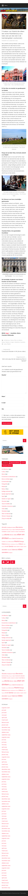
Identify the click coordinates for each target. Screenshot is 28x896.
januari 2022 (5, 826)
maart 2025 (5, 749)
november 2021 (6, 831)
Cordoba (16, 531)
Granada (18, 538)
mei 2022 (4, 816)
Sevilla (6, 546)
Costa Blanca (22, 531)
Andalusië (9, 527)
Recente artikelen (15, 462)
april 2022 (4, 818)
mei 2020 (4, 875)
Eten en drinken (18, 340)
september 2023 (6, 776)
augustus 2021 (5, 838)
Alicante (4, 527)
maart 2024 (5, 764)
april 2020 (4, 877)
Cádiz (3, 534)
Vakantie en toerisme (20, 342)
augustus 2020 (6, 868)
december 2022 (6, 799)
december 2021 (6, 828)
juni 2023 (4, 784)
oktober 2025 (5, 732)
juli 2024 (4, 759)
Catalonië (13, 531)
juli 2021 (4, 841)
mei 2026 (4, 715)
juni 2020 (4, 873)
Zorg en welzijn (6, 518)
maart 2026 (5, 720)
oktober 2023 (5, 774)
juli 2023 (4, 781)
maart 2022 (5, 821)
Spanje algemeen (6, 494)
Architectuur (7, 340)
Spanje (11, 546)
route (24, 544)
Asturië (14, 527)
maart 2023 (5, 791)
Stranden (4, 501)
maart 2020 (5, 880)
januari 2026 (5, 725)
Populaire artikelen (7, 465)
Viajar (7, 333)
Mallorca (4, 544)
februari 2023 (5, 794)
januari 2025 (5, 754)
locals (5, 344)
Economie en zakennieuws (9, 476)
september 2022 (6, 806)
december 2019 (6, 887)
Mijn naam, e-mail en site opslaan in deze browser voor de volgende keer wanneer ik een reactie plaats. (13, 417)
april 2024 (4, 762)
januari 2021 (5, 855)
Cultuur (12, 340)
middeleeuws (13, 544)
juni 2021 (4, 843)
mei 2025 (4, 744)
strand (25, 546)
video (20, 549)
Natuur (3, 342)
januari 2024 (5, 767)
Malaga (22, 541)
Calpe (13, 529)
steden (15, 546)
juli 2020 (4, 870)
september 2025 (6, 734)
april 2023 (4, 789)
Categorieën (6, 462)
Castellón (8, 531)
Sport (3, 496)
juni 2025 (4, 742)
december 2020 (6, 858)
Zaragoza (10, 552)
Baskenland (4, 529)
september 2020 (6, 865)
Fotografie (4, 484)
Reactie (4, 375)
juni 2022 (4, 813)
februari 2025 (5, 752)
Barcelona (19, 527)
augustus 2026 (6, 707)
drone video (13, 534)
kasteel (12, 541)
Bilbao (8, 529)
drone (6, 534)
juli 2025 (4, 739)
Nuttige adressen (6, 491)
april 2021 (4, 848)
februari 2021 (5, 853)
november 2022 (6, 801)
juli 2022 (4, 811)
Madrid (8, 344)
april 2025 (4, 747)
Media (3, 486)
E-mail (4, 402)
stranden (4, 549)
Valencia (14, 549)
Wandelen (4, 511)
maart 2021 (5, 850)
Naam (4, 396)
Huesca (7, 541)
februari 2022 (5, 823)
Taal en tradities (6, 503)
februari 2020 (5, 882)
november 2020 (6, 860)
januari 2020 (5, 885)
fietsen (10, 538)
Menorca (8, 544)
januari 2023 (5, 796)
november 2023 (6, 771)
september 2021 (6, 836)
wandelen (5, 552)
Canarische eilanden (20, 529)
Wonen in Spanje (6, 516)
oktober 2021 (5, 833)
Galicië (14, 538)
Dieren (3, 474)
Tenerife (9, 549)
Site (3, 409)
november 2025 (6, 730)
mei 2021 (4, 845)
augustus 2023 (6, 779)
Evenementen (5, 481)
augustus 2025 (6, 737)
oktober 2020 (5, 863)
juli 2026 (4, 710)
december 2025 (6, 727)
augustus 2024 (6, 757)
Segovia (3, 546)
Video (3, 508)
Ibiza (10, 541)
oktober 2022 (5, 804)
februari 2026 (5, 722)
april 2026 (4, 717)
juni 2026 (4, 712)
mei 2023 (4, 786)
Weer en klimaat (6, 513)
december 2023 (6, 769)
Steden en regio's (10, 342)
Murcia (17, 544)
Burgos (10, 529)
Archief (23, 462)
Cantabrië (4, 531)
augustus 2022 (5, 808)
